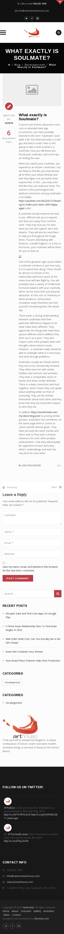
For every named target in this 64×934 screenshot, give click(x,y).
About (15, 911)
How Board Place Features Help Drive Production (33, 660)
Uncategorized (35, 65)
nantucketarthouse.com (20, 882)
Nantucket (28, 907)
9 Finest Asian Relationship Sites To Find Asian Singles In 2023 (31, 628)
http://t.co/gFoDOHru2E (44, 811)
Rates (6, 914)
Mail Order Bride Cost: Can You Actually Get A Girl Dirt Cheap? (33, 640)
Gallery (37, 911)
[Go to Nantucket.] (9, 65)
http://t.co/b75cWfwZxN (17, 811)
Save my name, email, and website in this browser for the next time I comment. (30, 568)
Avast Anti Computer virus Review (24, 651)
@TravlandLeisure (18, 831)
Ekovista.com (41, 918)
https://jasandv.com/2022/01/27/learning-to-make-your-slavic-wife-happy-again (40, 204)
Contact (16, 914)
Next (54, 487)
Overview (26, 911)
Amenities (48, 911)
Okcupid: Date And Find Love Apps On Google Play (31, 615)
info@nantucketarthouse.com (33, 10)
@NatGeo (9, 804)
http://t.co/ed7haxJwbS (16, 837)
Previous (12, 487)
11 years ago (11, 815)
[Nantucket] (32, 32)
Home (6, 911)
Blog (18, 65)
